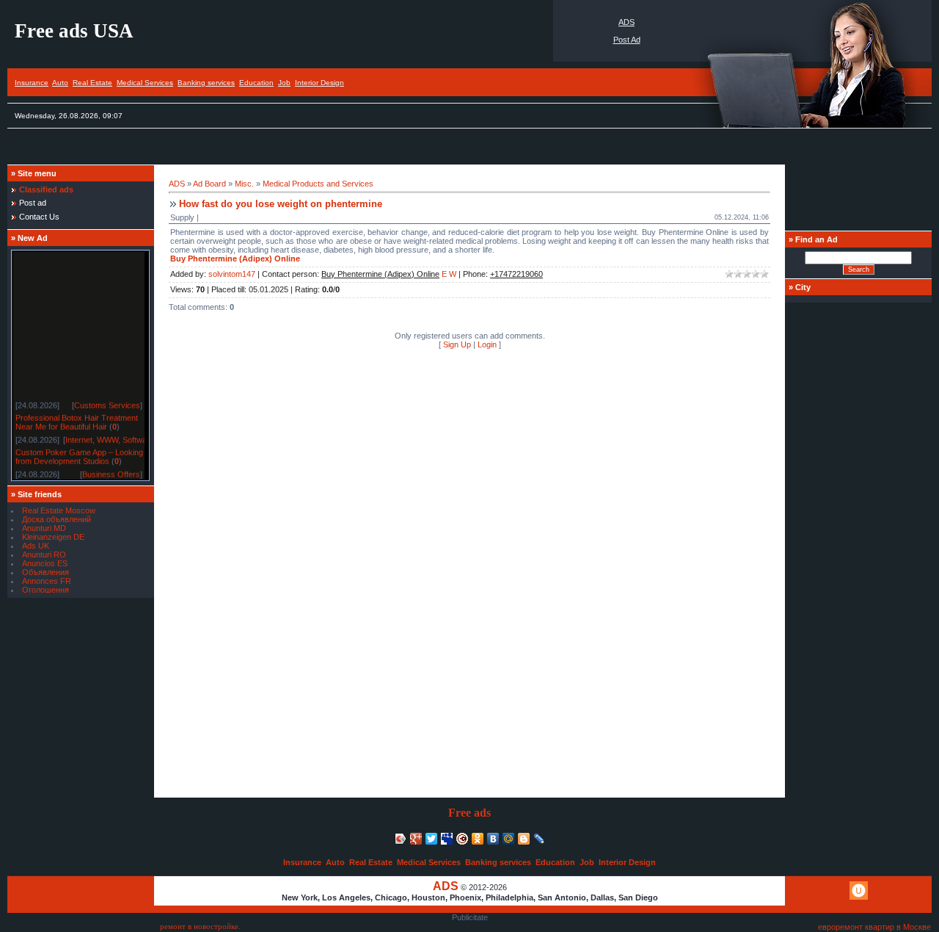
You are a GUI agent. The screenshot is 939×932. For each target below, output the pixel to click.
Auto (60, 83)
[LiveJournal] (539, 838)
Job (284, 83)
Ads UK (35, 545)
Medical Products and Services (318, 183)
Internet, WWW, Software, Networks (129, 437)
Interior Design (319, 83)
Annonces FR (46, 581)
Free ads (469, 812)
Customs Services (107, 403)
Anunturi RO (44, 554)
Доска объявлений (56, 519)
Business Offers (111, 472)
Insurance (31, 83)
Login (487, 344)
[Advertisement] (274, 150)
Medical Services (145, 83)
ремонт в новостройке (199, 926)
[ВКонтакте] (493, 838)
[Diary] (462, 838)
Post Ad (626, 39)
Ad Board (209, 183)
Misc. (244, 183)
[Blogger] (524, 838)
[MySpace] (447, 838)
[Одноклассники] (478, 838)
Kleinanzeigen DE (53, 536)
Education (256, 83)
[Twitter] (431, 838)
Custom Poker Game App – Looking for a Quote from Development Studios (100, 454)
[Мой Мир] (508, 838)
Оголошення (45, 589)
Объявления (45, 572)
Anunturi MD (44, 528)
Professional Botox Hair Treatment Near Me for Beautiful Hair (76, 420)
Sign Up (457, 344)
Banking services (206, 83)
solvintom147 (231, 274)
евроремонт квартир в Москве (874, 926)
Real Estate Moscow (58, 510)
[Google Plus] (416, 838)
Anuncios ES (44, 563)
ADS (626, 22)
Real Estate (92, 83)
